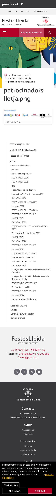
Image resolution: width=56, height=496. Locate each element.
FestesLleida (15, 20)
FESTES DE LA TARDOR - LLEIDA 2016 (27, 194)
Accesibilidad (28, 430)
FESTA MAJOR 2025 (20, 182)
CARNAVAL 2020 (19, 241)
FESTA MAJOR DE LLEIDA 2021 (24, 253)
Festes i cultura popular (20, 78)
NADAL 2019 (17, 237)
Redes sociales (28, 454)
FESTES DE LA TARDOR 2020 (24, 245)
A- (22, 11)
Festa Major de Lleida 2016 (24, 190)
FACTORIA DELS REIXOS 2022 (24, 283)
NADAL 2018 (17, 218)
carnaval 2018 (18, 206)
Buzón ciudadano (28, 413)
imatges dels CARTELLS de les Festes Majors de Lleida (31, 271)
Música (14, 310)
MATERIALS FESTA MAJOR (22, 150)
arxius (28, 74)
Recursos (16, 74)
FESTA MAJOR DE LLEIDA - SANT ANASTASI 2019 (30, 227)
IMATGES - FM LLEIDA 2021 (23, 257)
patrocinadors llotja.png (24, 299)
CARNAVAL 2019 (19, 222)
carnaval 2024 (18, 295)
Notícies (14, 169)
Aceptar (40, 491)
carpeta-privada (19, 265)
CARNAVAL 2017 (19, 198)
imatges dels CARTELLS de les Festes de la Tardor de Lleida (30, 277)
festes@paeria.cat (28, 357)
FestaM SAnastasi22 (20, 287)
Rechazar (14, 491)
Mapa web (28, 434)
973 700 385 (42, 353)
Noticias (28, 446)
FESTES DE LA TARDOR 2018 (24, 214)
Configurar (11, 485)
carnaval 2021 (18, 249)
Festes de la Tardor (19, 155)
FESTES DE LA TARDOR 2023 (24, 291)
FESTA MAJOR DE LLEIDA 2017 (24, 202)
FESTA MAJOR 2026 (19, 144)
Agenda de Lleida (28, 450)
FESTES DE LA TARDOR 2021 (24, 261)
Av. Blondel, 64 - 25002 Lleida (28, 350)
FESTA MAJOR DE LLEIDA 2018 (24, 210)
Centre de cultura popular (22, 314)
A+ (10, 11)
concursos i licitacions (20, 165)
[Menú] (21, 4)
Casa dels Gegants (19, 305)
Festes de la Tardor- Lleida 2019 (26, 233)
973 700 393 (26, 353)
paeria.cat (10, 4)
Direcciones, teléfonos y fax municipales (28, 417)
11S (13, 186)
